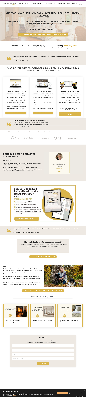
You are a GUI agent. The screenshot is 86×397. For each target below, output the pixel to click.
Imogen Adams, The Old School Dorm (21, 60)
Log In (80, 4)
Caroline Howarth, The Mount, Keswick (22, 126)
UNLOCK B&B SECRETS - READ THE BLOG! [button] (16, 112)
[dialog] (43, 393)
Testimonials (74, 3)
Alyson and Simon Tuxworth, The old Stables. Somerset (26, 232)
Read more (15, 395)
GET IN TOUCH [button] (43, 363)
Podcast (60, 3)
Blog (64, 3)
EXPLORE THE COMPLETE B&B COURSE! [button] (43, 112)
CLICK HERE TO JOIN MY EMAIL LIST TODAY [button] (43, 256)
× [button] (84, 390)
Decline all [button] (75, 393)
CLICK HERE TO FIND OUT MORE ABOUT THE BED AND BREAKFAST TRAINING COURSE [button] (43, 35)
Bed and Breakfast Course (23, 4)
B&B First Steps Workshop (37, 4)
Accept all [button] (62, 393)
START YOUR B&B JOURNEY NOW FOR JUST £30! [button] (70, 113)
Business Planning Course (50, 4)
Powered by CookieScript (80, 396)
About (68, 3)
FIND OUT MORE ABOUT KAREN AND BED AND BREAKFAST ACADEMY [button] (43, 290)
